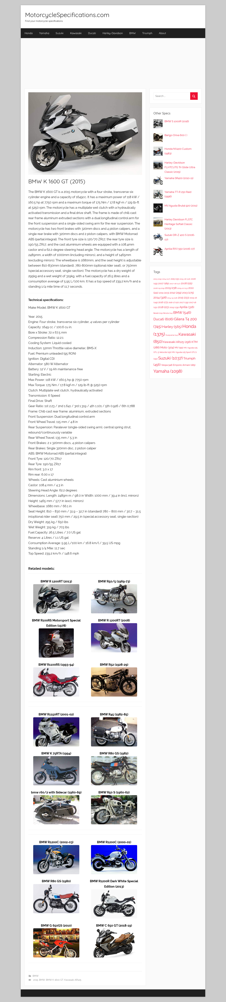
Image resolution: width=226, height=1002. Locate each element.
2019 (174, 307)
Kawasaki (76, 33)
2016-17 (174, 302)
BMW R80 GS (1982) (114, 753)
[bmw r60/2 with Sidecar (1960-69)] (56, 797)
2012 (176, 292)
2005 (175, 279)
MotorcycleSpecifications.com (67, 15)
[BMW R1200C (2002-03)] (56, 847)
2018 (163, 307)
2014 (160, 297)
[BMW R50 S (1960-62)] (114, 797)
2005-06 (184, 279)
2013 (188, 292)
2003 (157, 279)
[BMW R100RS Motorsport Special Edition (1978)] (56, 631)
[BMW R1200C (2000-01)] (114, 847)
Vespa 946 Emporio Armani (178, 365)
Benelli (158, 313)
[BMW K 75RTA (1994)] (56, 758)
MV (179, 347)
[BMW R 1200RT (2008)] (114, 625)
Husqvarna (172, 335)
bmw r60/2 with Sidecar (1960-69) (56, 792)
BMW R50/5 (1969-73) (114, 581)
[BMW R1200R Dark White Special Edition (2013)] (114, 892)
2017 (183, 302)
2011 (164, 292)
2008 (186, 283)
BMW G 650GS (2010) (56, 925)
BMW (132, 33)
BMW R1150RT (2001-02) (56, 714)
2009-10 (182, 288)
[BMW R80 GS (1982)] (114, 758)
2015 (35, 980)
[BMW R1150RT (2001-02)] (56, 720)
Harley (172, 327)
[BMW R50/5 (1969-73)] (114, 586)
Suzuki (59, 33)
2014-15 (172, 298)
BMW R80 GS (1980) (56, 881)
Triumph (147, 33)
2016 (163, 302)
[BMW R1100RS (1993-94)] (56, 670)
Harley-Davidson (113, 33)
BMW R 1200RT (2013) (56, 581)
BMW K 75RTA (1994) (56, 753)
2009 (171, 288)
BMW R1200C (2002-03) (56, 842)
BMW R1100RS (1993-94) (56, 664)
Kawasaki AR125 (72, 980)
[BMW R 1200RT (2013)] (56, 586)
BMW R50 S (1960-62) (114, 792)
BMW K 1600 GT (54, 980)
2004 (166, 279)
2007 (163, 283)
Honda (29, 33)
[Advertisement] (113, 63)
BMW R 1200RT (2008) (114, 620)
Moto (167, 347)
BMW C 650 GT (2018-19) (114, 925)
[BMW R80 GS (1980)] (56, 886)
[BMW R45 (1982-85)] (114, 720)
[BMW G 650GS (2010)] (56, 931)
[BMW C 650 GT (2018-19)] (114, 931)
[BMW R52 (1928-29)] (114, 670)
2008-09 (159, 288)
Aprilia (186, 307)
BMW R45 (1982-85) (114, 714)
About (162, 33)
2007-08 (175, 284)
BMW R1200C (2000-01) (114, 842)
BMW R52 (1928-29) (114, 664)
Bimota (168, 313)
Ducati (92, 33)
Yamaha (44, 33)
